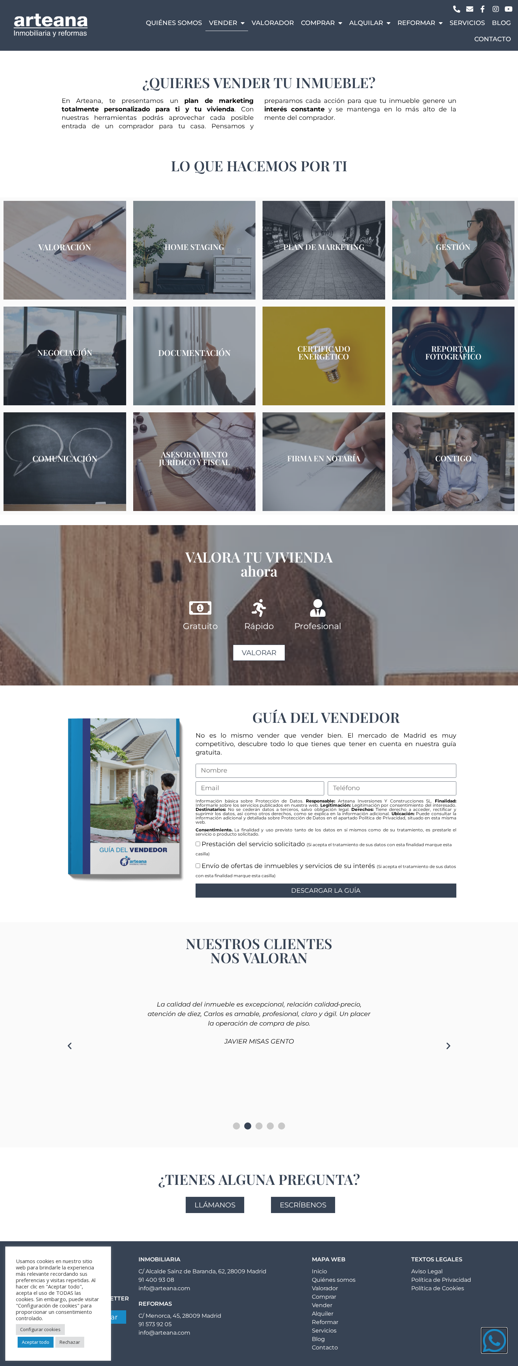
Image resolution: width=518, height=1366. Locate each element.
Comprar (318, 23)
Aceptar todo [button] (35, 1342)
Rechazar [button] (70, 1342)
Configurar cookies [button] (40, 1329)
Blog (501, 23)
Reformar (416, 23)
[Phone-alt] (456, 9)
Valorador (273, 23)
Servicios (467, 23)
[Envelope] (469, 9)
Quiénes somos (174, 23)
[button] (69, 1045)
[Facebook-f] (482, 9)
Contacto (492, 39)
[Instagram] (495, 9)
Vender (223, 23)
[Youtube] (508, 9)
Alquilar (366, 23)
